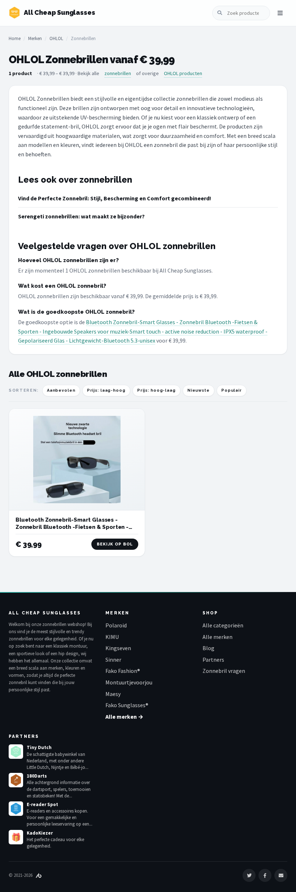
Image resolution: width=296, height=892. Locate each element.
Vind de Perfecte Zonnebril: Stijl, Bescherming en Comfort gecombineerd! (114, 198)
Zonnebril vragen (224, 670)
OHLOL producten (183, 73)
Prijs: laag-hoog (106, 390)
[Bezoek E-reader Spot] (16, 808)
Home (15, 38)
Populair (231, 390)
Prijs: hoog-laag (156, 390)
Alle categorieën (223, 625)
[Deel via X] (249, 875)
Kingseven (118, 648)
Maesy (113, 693)
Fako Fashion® (122, 670)
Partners (213, 659)
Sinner (113, 659)
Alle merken (217, 636)
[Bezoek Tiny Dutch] (16, 751)
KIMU (112, 636)
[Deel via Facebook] (264, 875)
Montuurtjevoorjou (128, 682)
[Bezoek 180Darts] (16, 780)
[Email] (280, 875)
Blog (208, 648)
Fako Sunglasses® (126, 705)
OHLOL (56, 38)
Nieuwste (198, 390)
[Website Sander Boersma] (39, 875)
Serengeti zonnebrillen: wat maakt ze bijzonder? (81, 216)
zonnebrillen (117, 73)
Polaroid (116, 625)
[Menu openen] (280, 13)
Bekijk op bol (115, 544)
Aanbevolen (61, 390)
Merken (35, 38)
